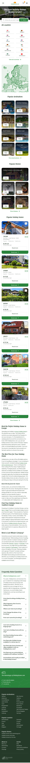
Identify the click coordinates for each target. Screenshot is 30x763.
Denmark (22, 543)
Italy (3, 510)
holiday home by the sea (15, 523)
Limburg (4, 707)
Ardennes (4, 698)
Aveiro (18, 700)
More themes (14, 211)
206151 (10, 337)
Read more (15, 248)
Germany (11, 543)
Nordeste (19, 705)
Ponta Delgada (20, 711)
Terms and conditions (22, 747)
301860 (7, 271)
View (5, 110)
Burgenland (5, 705)
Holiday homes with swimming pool (11, 733)
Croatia (18, 721)
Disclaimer (19, 745)
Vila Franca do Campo (22, 709)
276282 (11, 403)
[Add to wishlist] (26, 223)
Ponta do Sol (19, 702)
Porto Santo (19, 703)
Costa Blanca (5, 700)
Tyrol (3, 703)
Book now (14, 252)
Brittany (4, 709)
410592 (9, 304)
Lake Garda (5, 702)
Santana (18, 713)
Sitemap (4, 749)
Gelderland (5, 711)
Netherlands (5, 719)
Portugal (18, 727)
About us (4, 743)
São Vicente (19, 696)
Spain (7, 510)
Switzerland (14, 547)
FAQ (17, 743)
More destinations (14, 158)
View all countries (14, 59)
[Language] (26, 3)
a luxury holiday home (20, 431)
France (16, 543)
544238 (11, 370)
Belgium (4, 727)
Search (24, 20)
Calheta (18, 698)
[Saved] (23, 3)
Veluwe (4, 696)
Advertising (5, 745)
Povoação (19, 707)
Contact (4, 747)
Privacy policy (20, 749)
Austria (8, 547)
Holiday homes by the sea (8, 737)
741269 (11, 238)
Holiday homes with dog (8, 735)
